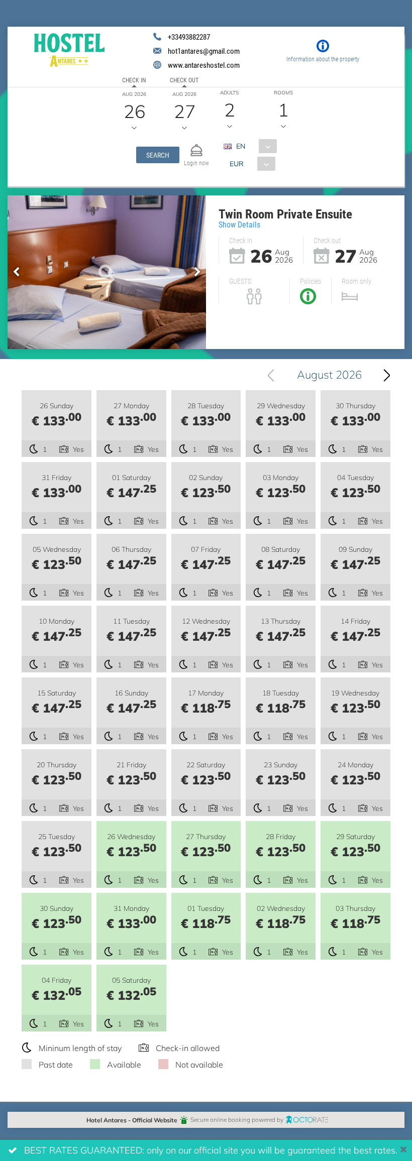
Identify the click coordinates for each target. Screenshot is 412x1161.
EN (240, 146)
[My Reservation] (196, 146)
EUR (237, 163)
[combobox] (254, 146)
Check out (184, 80)
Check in (134, 80)
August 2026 (329, 374)
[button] (157, 155)
